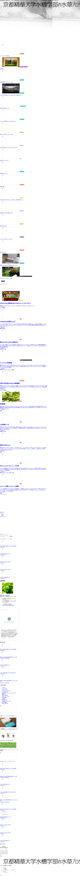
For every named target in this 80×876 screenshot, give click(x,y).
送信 (11, 536)
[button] (11, 538)
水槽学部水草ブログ (4, 638)
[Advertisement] (40, 35)
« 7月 (1, 856)
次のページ (2, 512)
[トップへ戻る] (0, 875)
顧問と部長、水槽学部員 (5, 595)
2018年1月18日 (11, 605)
